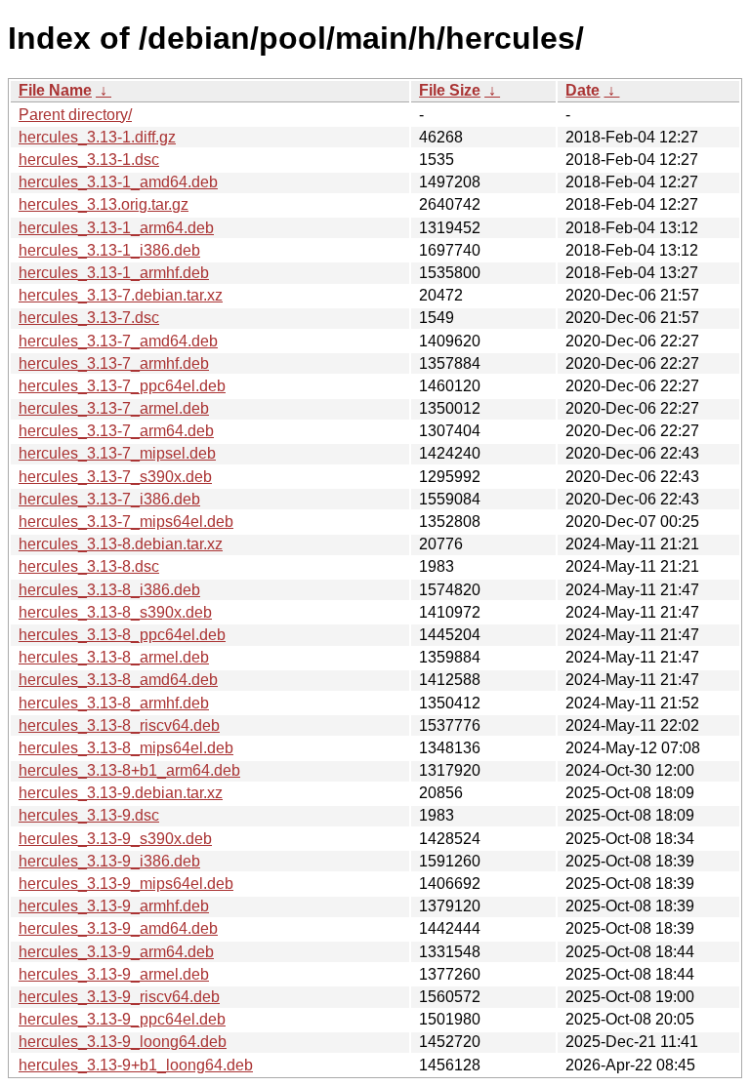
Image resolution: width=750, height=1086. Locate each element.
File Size (449, 90)
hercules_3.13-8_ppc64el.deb (122, 634)
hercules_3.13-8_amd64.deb (118, 679)
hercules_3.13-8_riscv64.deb (119, 725)
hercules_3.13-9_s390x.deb (115, 838)
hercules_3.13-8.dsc (89, 566)
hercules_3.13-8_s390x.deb (115, 612)
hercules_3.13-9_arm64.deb (116, 952)
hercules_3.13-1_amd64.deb (118, 182)
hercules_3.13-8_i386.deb (109, 590)
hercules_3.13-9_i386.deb (109, 861)
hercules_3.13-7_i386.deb (109, 499)
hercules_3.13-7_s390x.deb (115, 476)
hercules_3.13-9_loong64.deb (123, 1041)
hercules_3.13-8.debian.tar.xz (121, 544)
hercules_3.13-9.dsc (89, 815)
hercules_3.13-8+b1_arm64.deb (129, 770)
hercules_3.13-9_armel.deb (114, 974)
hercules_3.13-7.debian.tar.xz (121, 295)
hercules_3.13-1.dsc (89, 159)
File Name (55, 90)
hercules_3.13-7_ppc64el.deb (122, 386)
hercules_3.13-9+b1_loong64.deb (136, 1065)
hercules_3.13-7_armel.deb (114, 408)
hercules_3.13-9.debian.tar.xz (121, 792)
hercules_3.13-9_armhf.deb (114, 906)
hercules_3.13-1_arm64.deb (116, 228)
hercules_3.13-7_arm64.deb (116, 430)
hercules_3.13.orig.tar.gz (103, 204)
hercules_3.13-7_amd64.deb (118, 341)
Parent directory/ (75, 114)
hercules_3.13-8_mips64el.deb (126, 748)
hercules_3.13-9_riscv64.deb (119, 996)
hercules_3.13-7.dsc (89, 317)
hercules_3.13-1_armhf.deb (114, 272)
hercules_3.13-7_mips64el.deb (126, 521)
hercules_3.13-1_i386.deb (109, 250)
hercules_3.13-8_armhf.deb (114, 703)
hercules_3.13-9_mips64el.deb (126, 883)
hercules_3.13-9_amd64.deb (118, 928)
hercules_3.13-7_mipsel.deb (117, 453)
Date (582, 90)
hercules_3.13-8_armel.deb (114, 657)
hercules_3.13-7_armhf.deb (114, 363)
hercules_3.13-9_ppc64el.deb (122, 1019)
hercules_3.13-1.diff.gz (97, 137)
